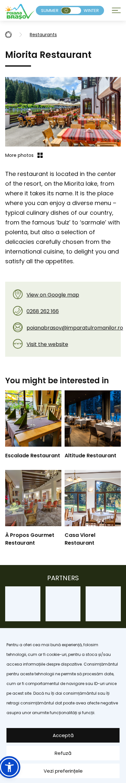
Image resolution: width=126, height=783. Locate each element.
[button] (9, 767)
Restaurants (43, 34)
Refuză (63, 753)
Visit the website (47, 344)
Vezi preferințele (63, 770)
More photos (19, 155)
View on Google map (52, 295)
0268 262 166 (42, 311)
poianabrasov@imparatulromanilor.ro (74, 328)
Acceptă (63, 735)
